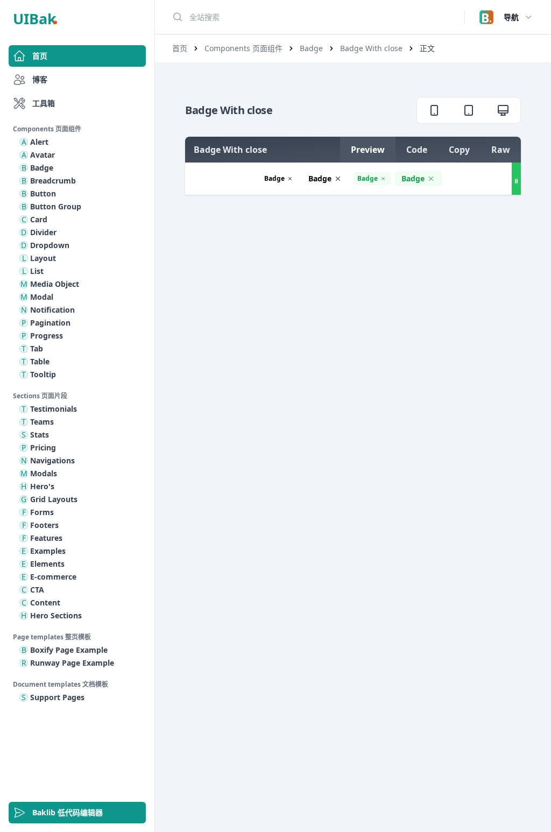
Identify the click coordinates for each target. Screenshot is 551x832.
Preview (368, 150)
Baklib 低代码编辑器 (67, 812)
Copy (459, 150)
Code (416, 150)
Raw (500, 150)
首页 (39, 56)
